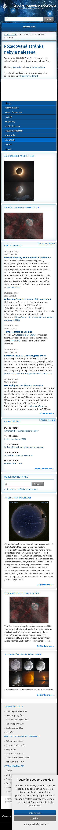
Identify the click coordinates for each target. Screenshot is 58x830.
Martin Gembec (10, 254)
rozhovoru (15, 340)
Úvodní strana (10, 34)
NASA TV (9, 732)
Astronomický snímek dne (19, 155)
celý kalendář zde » (44, 468)
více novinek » (47, 413)
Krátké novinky (13, 245)
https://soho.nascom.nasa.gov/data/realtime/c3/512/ (28, 373)
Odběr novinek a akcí (16, 476)
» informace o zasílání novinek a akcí (20, 489)
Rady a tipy (11, 749)
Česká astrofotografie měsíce (21, 207)
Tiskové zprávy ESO (15, 723)
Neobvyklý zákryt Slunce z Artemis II (23, 385)
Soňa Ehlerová (10, 296)
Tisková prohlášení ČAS (16, 711)
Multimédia (10, 135)
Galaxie (9, 774)
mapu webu (16, 67)
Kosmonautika (12, 107)
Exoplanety (10, 121)
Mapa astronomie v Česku (17, 757)
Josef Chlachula (10, 328)
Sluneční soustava (13, 112)
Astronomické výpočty (16, 745)
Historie (8, 149)
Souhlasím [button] (35, 812)
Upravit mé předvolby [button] (35, 824)
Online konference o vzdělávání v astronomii (28, 299)
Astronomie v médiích (15, 753)
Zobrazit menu (29, 27)
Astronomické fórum (15, 761)
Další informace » (45, 584)
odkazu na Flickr (36, 406)
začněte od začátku (36, 67)
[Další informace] (29, 521)
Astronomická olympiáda (17, 719)
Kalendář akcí (12, 421)
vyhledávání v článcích (28, 75)
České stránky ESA (14, 728)
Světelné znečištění (14, 130)
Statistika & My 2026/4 (26, 334)
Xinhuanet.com (14, 287)
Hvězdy (8, 116)
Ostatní (8, 144)
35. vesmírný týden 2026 (17, 497)
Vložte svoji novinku (47, 243)
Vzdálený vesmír (12, 126)
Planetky (10, 779)
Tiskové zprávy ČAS (14, 715)
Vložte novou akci (48, 420)
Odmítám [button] (35, 818)
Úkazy (7, 103)
